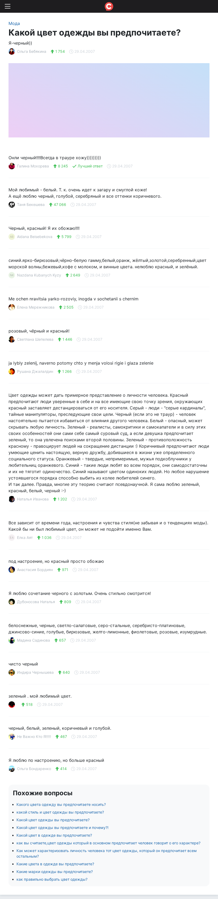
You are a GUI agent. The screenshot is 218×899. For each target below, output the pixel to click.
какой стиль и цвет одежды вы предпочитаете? (60, 812)
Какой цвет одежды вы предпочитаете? (53, 820)
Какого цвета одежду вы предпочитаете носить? (61, 804)
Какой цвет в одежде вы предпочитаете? (54, 835)
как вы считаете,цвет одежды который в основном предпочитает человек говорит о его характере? (108, 843)
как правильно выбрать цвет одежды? (51, 879)
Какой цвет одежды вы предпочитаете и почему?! (62, 827)
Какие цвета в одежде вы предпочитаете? (55, 864)
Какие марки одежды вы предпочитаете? (54, 871)
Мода (14, 23)
